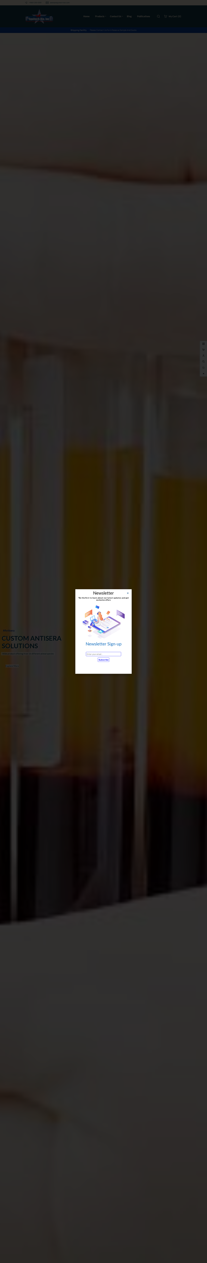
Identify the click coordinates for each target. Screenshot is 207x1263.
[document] (103, 631)
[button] (128, 593)
